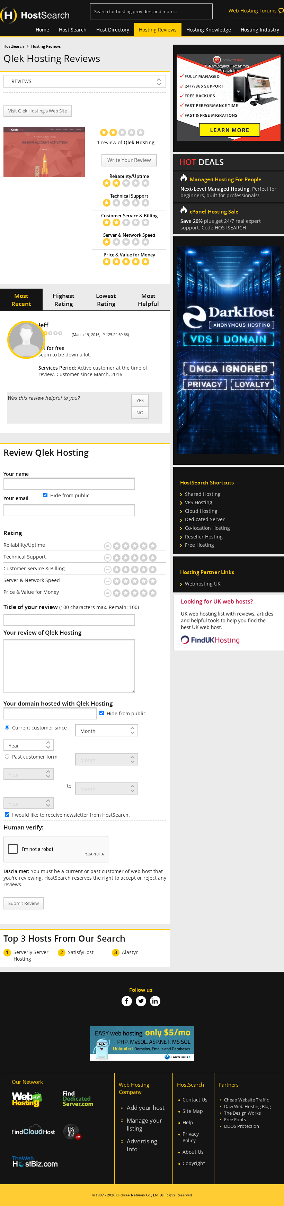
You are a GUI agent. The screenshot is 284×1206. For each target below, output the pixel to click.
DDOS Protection (241, 1126)
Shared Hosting (203, 494)
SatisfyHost (81, 952)
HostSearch (13, 46)
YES (140, 400)
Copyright (194, 1163)
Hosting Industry (260, 29)
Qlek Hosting (139, 142)
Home (42, 29)
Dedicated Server (205, 519)
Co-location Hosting (207, 528)
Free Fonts (235, 1120)
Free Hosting (199, 545)
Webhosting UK (203, 583)
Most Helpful (148, 300)
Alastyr (130, 952)
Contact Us (195, 1099)
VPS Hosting (198, 502)
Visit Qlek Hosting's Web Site (37, 111)
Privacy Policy (191, 1137)
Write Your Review (129, 160)
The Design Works (242, 1113)
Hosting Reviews (158, 29)
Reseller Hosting (204, 536)
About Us (193, 1152)
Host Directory (112, 29)
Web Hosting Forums (253, 10)
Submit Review (23, 903)
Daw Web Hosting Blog (247, 1106)
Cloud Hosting (201, 511)
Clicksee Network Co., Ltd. (137, 1195)
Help (188, 1122)
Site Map (193, 1111)
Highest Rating (63, 300)
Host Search (73, 29)
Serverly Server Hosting (31, 955)
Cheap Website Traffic (246, 1100)
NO (139, 413)
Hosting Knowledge (208, 29)
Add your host (146, 1108)
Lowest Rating (106, 300)
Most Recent (21, 300)
